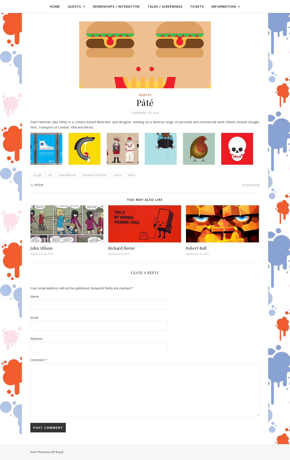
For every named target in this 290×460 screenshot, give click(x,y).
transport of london (94, 175)
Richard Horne (121, 248)
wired (131, 175)
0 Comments (251, 185)
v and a (117, 175)
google (37, 175)
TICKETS (197, 6)
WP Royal (57, 452)
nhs (50, 175)
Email (34, 317)
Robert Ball (196, 248)
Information (223, 6)
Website (36, 338)
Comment (38, 360)
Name (34, 296)
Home (55, 6)
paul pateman (67, 175)
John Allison (41, 248)
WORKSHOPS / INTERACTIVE (116, 6)
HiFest (39, 185)
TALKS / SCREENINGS (165, 6)
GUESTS (74, 6)
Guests (145, 95)
